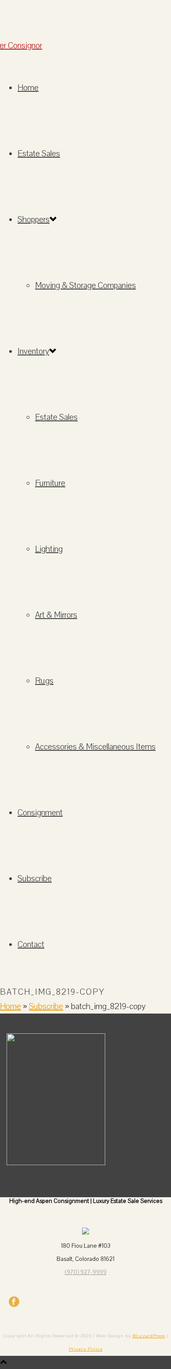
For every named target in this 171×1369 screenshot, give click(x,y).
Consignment (40, 813)
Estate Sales (39, 153)
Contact (31, 944)
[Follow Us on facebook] (14, 1305)
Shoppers (34, 219)
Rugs (44, 681)
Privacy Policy (86, 1349)
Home (28, 88)
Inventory (33, 351)
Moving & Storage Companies (85, 285)
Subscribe (35, 878)
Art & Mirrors (56, 615)
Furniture (50, 483)
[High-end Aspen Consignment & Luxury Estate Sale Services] (85, 23)
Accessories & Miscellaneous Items (95, 747)
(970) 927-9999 (86, 1272)
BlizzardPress (148, 1336)
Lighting (49, 549)
